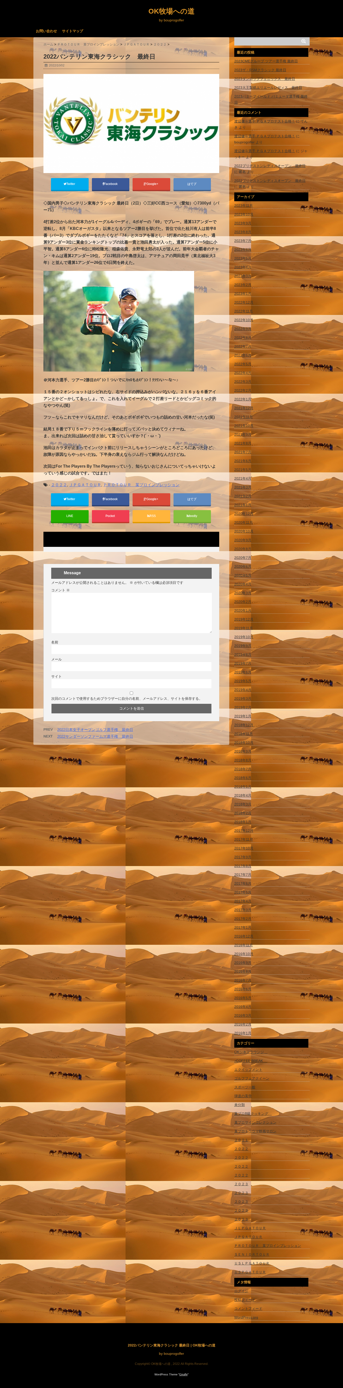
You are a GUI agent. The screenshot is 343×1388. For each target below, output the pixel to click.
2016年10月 (243, 954)
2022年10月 (243, 320)
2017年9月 (242, 857)
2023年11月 (243, 205)
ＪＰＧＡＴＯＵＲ (85, 485)
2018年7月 (242, 769)
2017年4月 (242, 901)
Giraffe (183, 1374)
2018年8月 (242, 760)
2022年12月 (243, 302)
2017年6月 (242, 883)
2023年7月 (242, 241)
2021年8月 (242, 443)
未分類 (239, 1105)
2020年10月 (243, 531)
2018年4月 (242, 795)
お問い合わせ (46, 31)
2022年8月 (242, 338)
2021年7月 (242, 452)
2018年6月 (242, 778)
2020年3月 (242, 593)
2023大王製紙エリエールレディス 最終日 (268, 88)
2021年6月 (242, 461)
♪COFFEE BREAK (250, 1061)
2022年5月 (242, 364)
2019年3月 (242, 699)
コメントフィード (248, 1309)
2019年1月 (242, 716)
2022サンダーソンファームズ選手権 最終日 (95, 736)
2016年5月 (242, 998)
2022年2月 (242, 390)
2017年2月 (242, 919)
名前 (54, 642)
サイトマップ (72, 31)
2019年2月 (242, 707)
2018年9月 (242, 751)
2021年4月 (242, 478)
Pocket (110, 516)
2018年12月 (243, 725)
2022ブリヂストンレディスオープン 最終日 (270, 166)
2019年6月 (242, 672)
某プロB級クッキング (253, 1114)
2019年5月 (242, 681)
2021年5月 (242, 470)
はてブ (192, 184)
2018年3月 (242, 804)
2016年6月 (242, 989)
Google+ (152, 184)
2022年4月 (242, 373)
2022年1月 (242, 399)
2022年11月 (243, 311)
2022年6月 (242, 355)
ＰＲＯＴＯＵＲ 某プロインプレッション (141, 485)
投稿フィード (244, 1300)
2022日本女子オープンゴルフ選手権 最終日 (95, 729)
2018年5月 (242, 787)
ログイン (241, 1291)
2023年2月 (242, 285)
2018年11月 (243, 734)
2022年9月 (242, 329)
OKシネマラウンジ (250, 1052)
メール (56, 659)
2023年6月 (242, 250)
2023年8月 (242, 232)
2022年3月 (242, 382)
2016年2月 (242, 1024)
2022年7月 (242, 346)
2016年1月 (242, 1033)
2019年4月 (242, 690)
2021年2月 (242, 496)
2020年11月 (243, 522)
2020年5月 (242, 575)
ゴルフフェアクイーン (251, 1078)
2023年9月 (242, 223)
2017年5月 (242, 892)
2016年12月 (243, 936)
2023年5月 (242, 258)
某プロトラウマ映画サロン (255, 1131)
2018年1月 (242, 822)
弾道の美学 (243, 1096)
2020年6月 (242, 566)
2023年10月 (243, 214)
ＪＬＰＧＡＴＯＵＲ (250, 1228)
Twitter (71, 184)
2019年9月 (242, 646)
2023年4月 (242, 267)
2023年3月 (242, 276)
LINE (69, 516)
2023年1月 (242, 294)
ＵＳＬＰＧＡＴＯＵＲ (251, 1263)
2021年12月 (243, 408)
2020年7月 (242, 558)
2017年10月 (243, 848)
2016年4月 (242, 1007)
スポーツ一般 (244, 1087)
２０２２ (59, 485)
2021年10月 (243, 426)
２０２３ (241, 1184)
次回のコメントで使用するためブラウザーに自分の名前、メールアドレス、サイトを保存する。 (126, 699)
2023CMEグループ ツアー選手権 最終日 (266, 61)
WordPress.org (246, 1317)
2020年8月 (242, 549)
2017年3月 (242, 910)
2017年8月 (242, 866)
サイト (56, 676)
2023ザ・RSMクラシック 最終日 (260, 70)
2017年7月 (242, 875)
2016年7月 (242, 980)
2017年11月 (243, 839)
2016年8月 (242, 971)
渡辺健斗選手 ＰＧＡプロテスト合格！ (264, 121)
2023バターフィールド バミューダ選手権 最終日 (271, 99)
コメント (60, 590)
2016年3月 (242, 1015)
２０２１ (241, 1140)
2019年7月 (242, 663)
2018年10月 (243, 743)
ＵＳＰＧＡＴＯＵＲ (250, 1272)
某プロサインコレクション (255, 1122)
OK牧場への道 (171, 11)
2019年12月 (243, 619)
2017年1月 (242, 927)
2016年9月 (242, 963)
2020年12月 (243, 514)
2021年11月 (243, 417)
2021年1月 (242, 505)
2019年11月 (243, 628)
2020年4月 (242, 584)
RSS (152, 516)
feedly (193, 516)
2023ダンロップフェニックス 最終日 (264, 79)
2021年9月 (242, 434)
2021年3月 (242, 487)
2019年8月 (242, 654)
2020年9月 (242, 540)
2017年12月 (243, 831)
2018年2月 (242, 813)
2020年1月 (242, 610)
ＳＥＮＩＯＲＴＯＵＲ (251, 1254)
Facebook (111, 184)
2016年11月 (243, 945)
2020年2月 (242, 602)
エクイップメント (248, 1070)
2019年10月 (243, 637)
